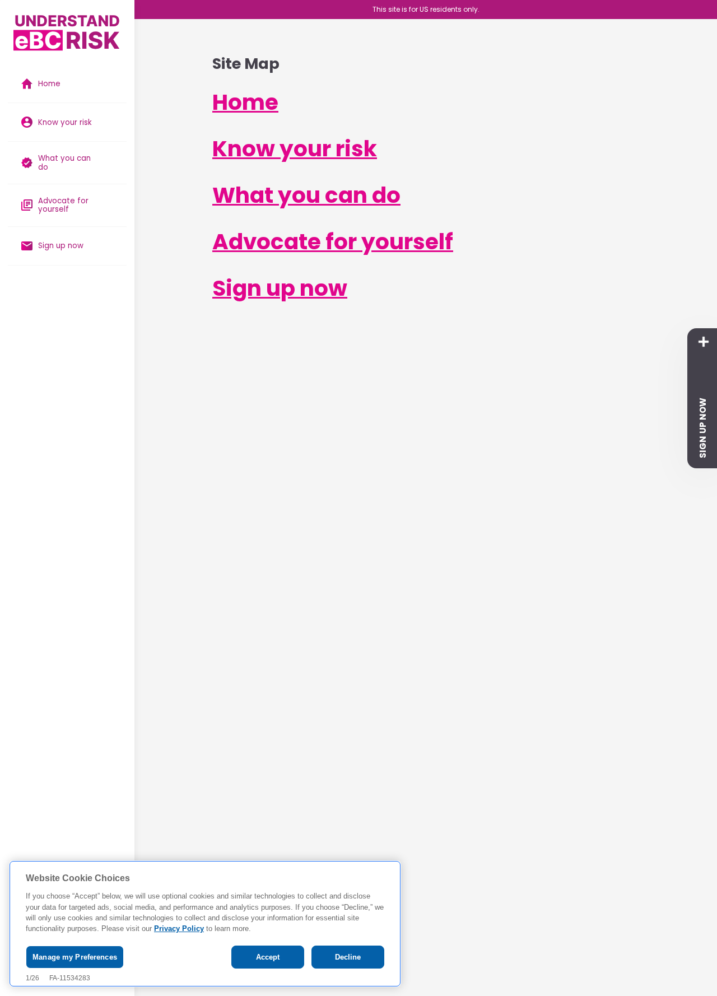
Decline (348, 957)
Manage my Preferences (74, 957)
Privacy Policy (179, 929)
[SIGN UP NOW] (703, 341)
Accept (268, 957)
